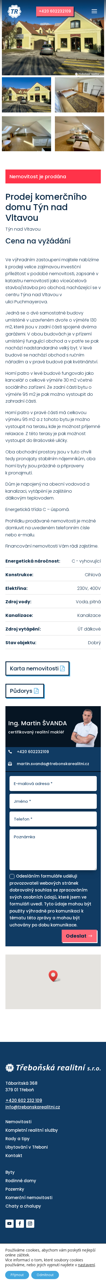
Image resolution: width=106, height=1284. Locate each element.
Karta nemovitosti (35, 668)
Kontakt (13, 1155)
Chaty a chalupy (23, 1206)
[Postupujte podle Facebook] (20, 1224)
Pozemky (14, 1189)
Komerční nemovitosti (28, 1197)
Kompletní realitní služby (31, 1130)
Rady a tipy (17, 1139)
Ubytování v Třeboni (26, 1147)
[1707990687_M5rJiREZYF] (79, 149)
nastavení (86, 1264)
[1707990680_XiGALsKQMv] (26, 111)
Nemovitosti (18, 1122)
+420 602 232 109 (23, 1100)
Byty (10, 1172)
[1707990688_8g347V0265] (26, 149)
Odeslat (76, 935)
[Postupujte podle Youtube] (9, 1224)
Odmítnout (45, 1275)
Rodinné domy (20, 1181)
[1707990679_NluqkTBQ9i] (79, 111)
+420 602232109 (55, 11)
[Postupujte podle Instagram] (30, 1224)
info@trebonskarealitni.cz (32, 1107)
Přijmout (17, 1275)
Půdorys (21, 691)
